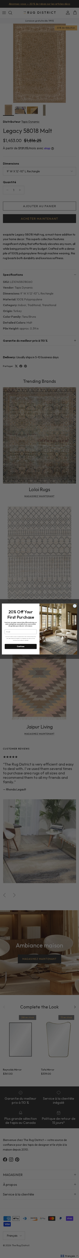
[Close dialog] (74, 606)
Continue (20, 646)
